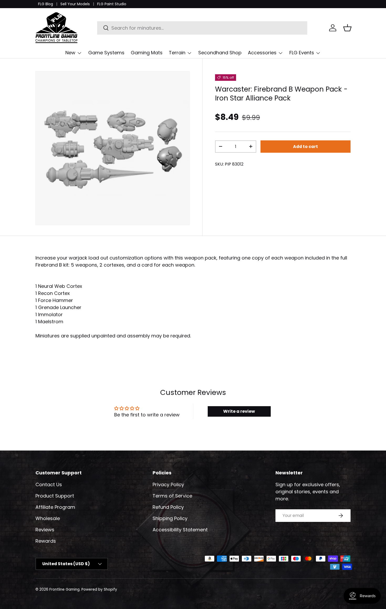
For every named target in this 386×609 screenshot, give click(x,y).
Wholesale (47, 518)
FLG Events (301, 52)
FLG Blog (45, 4)
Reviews (44, 529)
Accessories (262, 52)
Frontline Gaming (64, 589)
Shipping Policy (170, 518)
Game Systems (106, 52)
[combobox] (202, 28)
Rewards (45, 541)
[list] (112, 148)
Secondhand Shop (220, 52)
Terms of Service (172, 496)
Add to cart (305, 147)
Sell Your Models (75, 4)
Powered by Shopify (99, 589)
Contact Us (48, 484)
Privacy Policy (168, 484)
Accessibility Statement (180, 529)
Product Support (54, 496)
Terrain (177, 52)
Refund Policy (168, 507)
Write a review (239, 411)
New (70, 52)
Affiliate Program (55, 507)
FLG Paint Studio (111, 4)
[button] (347, 28)
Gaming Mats (147, 52)
